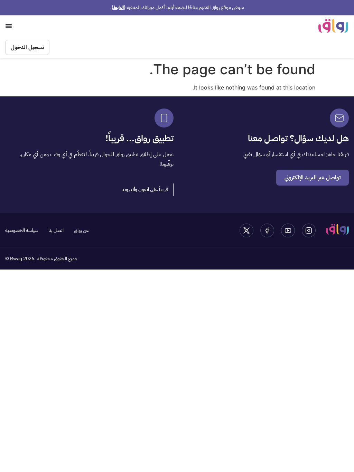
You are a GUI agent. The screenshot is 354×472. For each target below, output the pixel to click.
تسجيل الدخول (27, 47)
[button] (145, 189)
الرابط (118, 7)
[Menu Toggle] (8, 25)
